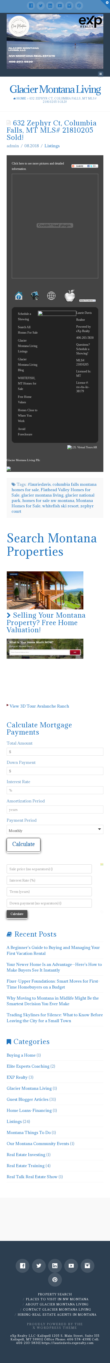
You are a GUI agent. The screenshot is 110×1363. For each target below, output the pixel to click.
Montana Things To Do (29, 1132)
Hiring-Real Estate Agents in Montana (57, 1314)
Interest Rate (18, 781)
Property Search (55, 1294)
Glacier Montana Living (29, 1088)
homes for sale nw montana (48, 500)
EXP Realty (17, 1077)
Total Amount (19, 743)
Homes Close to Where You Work (27, 415)
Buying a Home (21, 1055)
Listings (52, 145)
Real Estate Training (26, 1165)
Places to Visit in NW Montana (57, 1299)
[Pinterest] (79, 6)
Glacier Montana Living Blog (27, 365)
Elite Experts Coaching (28, 1066)
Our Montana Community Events (38, 1143)
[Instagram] (69, 6)
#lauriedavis (39, 484)
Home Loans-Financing (29, 1110)
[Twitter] (41, 6)
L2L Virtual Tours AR (84, 447)
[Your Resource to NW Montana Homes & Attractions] (55, 41)
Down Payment (21, 762)
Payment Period (22, 820)
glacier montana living (42, 495)
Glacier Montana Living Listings (27, 346)
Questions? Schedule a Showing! (83, 349)
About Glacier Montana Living (57, 1304)
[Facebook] (31, 6)
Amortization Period (26, 800)
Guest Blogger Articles (27, 1099)
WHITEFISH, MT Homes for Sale (27, 383)
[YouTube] (60, 6)
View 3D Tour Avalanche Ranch (39, 706)
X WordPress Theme (55, 1328)
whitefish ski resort (60, 505)
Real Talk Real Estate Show (32, 1176)
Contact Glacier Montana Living (57, 1309)
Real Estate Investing (26, 1154)
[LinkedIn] (50, 6)
